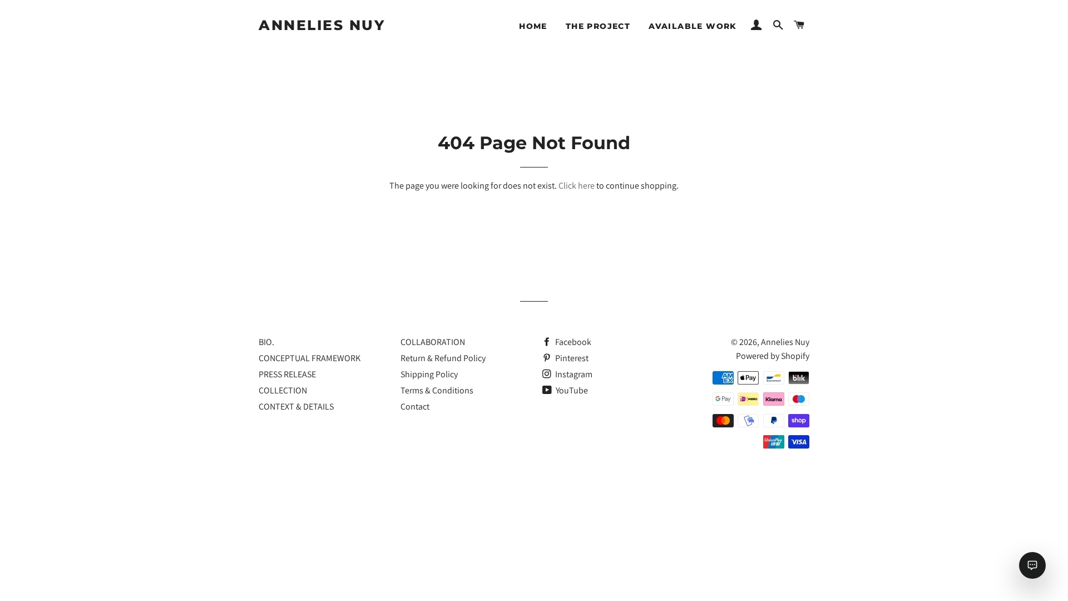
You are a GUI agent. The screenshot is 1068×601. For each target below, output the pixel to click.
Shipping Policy (429, 374)
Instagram (572, 374)
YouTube (571, 390)
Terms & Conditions (436, 390)
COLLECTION (283, 390)
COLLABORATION (432, 342)
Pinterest (571, 358)
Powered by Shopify (772, 356)
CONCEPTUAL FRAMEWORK (309, 358)
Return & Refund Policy (443, 358)
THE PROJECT (598, 26)
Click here (576, 185)
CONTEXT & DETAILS (296, 406)
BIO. (266, 342)
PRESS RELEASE (287, 374)
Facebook (572, 342)
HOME (533, 26)
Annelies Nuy (322, 25)
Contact (414, 406)
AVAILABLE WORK (693, 26)
